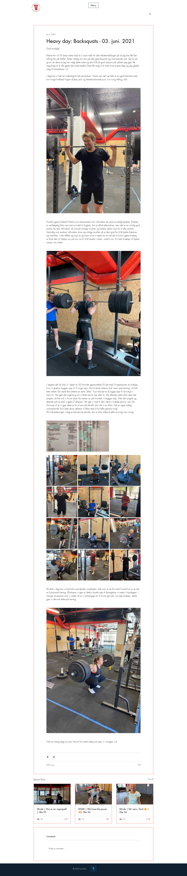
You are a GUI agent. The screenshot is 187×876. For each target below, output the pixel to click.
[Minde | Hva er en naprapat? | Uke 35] (52, 794)
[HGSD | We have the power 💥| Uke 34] (93, 794)
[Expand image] (61, 436)
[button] (93, 5)
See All (150, 779)
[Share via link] (54, 757)
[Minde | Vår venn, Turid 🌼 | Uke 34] (134, 794)
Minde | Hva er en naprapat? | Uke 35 (52, 810)
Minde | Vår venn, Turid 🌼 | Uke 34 (134, 810)
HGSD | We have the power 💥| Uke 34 (92, 810)
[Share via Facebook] (47, 757)
